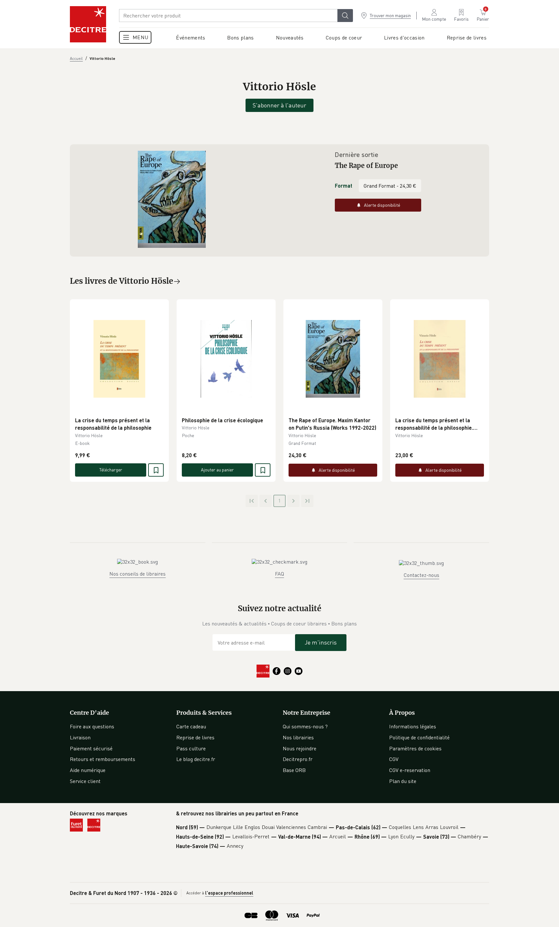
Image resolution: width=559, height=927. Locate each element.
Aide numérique (87, 770)
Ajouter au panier (217, 469)
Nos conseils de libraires (137, 573)
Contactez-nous (421, 575)
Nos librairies (298, 737)
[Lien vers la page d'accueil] (88, 24)
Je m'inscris (321, 642)
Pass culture (191, 748)
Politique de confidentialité (419, 737)
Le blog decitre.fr (195, 759)
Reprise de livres (195, 737)
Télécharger (110, 469)
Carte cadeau (191, 726)
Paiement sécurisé (91, 748)
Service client (85, 781)
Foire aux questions (92, 726)
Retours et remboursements (102, 759)
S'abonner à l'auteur (279, 105)
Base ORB (294, 770)
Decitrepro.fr (297, 759)
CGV (394, 759)
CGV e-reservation (409, 770)
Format (343, 185)
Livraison (80, 737)
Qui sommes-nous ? (305, 726)
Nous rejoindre (299, 748)
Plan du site (402, 781)
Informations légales (412, 726)
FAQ (279, 573)
